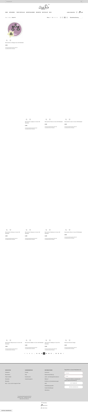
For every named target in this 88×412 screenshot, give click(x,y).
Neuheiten (7, 379)
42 (39, 353)
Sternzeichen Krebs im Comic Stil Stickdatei (54, 121)
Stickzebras (47, 390)
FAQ (26, 374)
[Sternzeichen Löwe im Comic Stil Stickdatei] (73, 69)
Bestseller (7, 381)
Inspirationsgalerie (29, 379)
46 (48, 353)
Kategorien (7, 372)
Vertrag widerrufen (6, 410)
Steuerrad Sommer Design (69, 342)
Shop (9, 17)
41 (36, 353)
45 (46, 353)
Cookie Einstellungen (49, 387)
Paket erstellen (8, 376)
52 (60, 353)
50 (56, 353)
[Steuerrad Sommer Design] (73, 290)
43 (41, 353)
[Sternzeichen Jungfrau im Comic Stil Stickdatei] (34, 69)
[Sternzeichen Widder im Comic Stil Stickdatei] (34, 290)
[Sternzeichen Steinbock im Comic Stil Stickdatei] (54, 179)
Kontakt (26, 372)
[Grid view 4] (64, 17)
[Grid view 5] (67, 17)
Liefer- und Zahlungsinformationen (52, 376)
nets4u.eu (27, 398)
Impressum (47, 372)
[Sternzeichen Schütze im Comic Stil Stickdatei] (14, 179)
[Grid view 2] (60, 17)
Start (6, 17)
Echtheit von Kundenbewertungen (52, 381)
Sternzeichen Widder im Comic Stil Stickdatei (34, 342)
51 (58, 353)
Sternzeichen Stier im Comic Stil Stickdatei (73, 232)
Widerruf (46, 379)
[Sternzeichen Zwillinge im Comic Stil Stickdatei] (54, 290)
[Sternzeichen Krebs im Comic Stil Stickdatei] (54, 69)
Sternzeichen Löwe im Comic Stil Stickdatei (73, 121)
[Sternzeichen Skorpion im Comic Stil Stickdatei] (34, 179)
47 (51, 353)
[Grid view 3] (62, 17)
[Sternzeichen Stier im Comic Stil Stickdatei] (73, 179)
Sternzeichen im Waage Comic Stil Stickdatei (14, 42)
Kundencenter (28, 376)
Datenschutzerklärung (49, 374)
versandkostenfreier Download (10, 48)
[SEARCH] (81, 1)
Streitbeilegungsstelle (49, 385)
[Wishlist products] (76, 12)
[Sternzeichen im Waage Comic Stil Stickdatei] (14, 29)
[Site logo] (44, 6)
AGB (46, 383)
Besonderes (7, 374)
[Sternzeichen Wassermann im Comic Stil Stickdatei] (14, 290)
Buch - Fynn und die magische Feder (13, 383)
